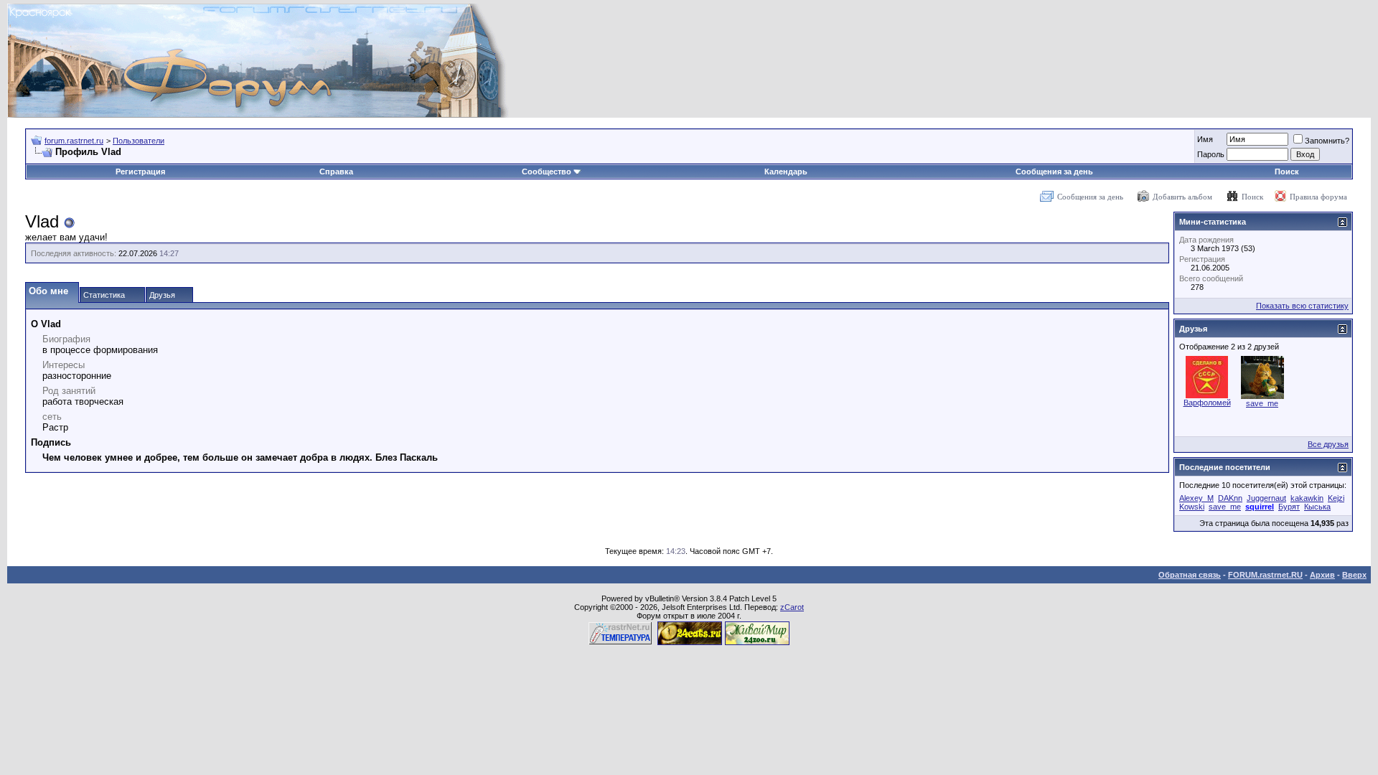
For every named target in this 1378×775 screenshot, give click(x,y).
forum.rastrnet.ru (73, 140)
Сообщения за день (1054, 171)
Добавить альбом (1182, 196)
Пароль (1210, 154)
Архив (1322, 574)
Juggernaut (1266, 498)
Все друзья (1328, 444)
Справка (336, 171)
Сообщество (546, 171)
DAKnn (1230, 498)
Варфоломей (1207, 402)
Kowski (1191, 506)
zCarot (792, 607)
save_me (1262, 403)
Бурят (1289, 506)
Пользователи (138, 140)
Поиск (1287, 171)
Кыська (1317, 506)
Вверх (1354, 574)
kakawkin (1306, 498)
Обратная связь (1189, 574)
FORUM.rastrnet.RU (1265, 574)
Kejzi (1336, 498)
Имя (1205, 139)
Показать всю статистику (1302, 305)
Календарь (785, 171)
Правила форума (1318, 196)
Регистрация (140, 171)
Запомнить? (1327, 140)
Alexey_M (1196, 498)
